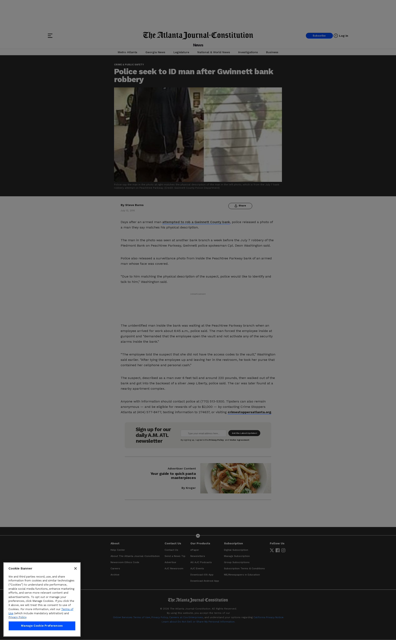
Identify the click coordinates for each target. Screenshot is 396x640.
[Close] (75, 568)
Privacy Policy (17, 617)
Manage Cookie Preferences (42, 625)
